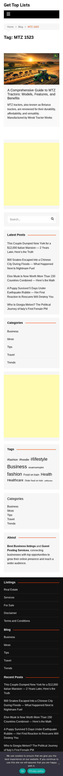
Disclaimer (10, 613)
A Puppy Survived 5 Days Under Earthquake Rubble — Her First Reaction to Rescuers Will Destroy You (30, 292)
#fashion (12, 459)
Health (46, 474)
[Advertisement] (31, 174)
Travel (11, 354)
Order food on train (34, 480)
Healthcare (15, 480)
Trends (11, 362)
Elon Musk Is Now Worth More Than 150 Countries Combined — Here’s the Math (31, 278)
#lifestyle (39, 459)
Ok (22, 771)
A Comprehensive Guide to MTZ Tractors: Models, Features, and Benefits (31, 94)
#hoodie (24, 459)
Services (9, 597)
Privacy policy (36, 771)
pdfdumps (49, 481)
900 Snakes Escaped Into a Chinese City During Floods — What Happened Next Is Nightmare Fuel (30, 264)
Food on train (31, 474)
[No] (58, 763)
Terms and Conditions (17, 620)
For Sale (9, 605)
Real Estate (11, 589)
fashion (14, 474)
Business (12, 331)
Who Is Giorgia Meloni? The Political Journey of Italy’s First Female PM (29, 306)
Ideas (10, 339)
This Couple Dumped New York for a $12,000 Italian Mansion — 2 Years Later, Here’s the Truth (29, 247)
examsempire (36, 467)
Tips (9, 347)
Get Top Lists (17, 5)
